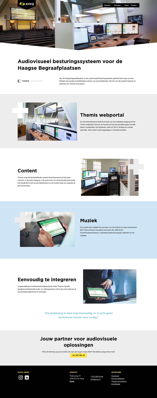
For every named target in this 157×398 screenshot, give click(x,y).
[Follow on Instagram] (21, 378)
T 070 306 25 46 (97, 377)
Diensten (107, 5)
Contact (133, 5)
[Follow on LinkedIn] (27, 378)
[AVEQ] (28, 5)
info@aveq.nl (96, 379)
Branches (117, 5)
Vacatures (115, 376)
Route (72, 381)
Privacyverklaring (117, 379)
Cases (126, 5)
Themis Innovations (118, 381)
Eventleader (115, 384)
